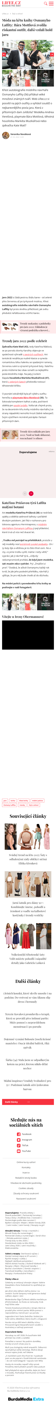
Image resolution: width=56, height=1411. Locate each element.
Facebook (26, 1134)
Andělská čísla (24, 1217)
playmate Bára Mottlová (26, 397)
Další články (11, 1102)
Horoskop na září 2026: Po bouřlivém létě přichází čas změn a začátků (23, 1336)
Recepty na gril (37, 1225)
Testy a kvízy (10, 1217)
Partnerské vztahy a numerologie (19, 1235)
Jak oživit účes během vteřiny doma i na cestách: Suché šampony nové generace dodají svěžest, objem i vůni (25, 1293)
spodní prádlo (20, 405)
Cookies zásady (26, 1188)
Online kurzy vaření (26, 1162)
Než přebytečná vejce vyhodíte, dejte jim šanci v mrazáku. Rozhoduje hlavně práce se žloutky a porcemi (25, 1372)
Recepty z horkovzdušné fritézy (18, 1273)
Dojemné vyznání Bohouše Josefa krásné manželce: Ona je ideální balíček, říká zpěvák (27, 1043)
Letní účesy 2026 (12, 1245)
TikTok (24, 1145)
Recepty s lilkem (12, 1266)
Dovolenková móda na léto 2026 (19, 1243)
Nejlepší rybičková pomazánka (18, 1261)
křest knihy (23, 801)
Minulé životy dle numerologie (18, 1233)
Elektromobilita (11, 1248)
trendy (22, 805)
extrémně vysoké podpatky (34, 544)
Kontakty (26, 1167)
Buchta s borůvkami (14, 1268)
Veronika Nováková (20, 134)
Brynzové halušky (28, 1266)
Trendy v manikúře (29, 1230)
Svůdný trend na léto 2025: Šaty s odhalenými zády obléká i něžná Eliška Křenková (28, 859)
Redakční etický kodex (26, 1177)
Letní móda (12, 1225)
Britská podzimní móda (17, 1238)
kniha (13, 801)
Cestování (36, 1217)
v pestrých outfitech (33, 354)
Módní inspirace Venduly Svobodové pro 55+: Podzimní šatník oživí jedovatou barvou (27, 1085)
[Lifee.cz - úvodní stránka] (11, 4)
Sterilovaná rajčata (29, 1253)
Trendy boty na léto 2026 (16, 1240)
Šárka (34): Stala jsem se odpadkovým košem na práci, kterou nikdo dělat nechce (27, 1064)
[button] (46, 3)
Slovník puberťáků (13, 1215)
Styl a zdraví (34, 805)
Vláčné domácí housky (14, 1263)
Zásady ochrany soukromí (26, 1193)
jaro (5, 801)
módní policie (37, 801)
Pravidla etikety (26, 1213)
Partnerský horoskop (32, 1215)
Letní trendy (24, 1225)
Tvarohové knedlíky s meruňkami (19, 1271)
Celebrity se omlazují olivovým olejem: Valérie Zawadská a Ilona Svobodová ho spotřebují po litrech (25, 1285)
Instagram (26, 1139)
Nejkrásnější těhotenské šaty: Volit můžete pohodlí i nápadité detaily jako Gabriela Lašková (28, 959)
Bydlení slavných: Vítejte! (16, 1222)
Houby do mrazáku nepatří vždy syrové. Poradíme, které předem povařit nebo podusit (25, 1365)
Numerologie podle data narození (20, 1220)
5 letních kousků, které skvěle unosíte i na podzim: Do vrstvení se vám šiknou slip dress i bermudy (27, 997)
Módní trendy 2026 (37, 1222)
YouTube (26, 1151)
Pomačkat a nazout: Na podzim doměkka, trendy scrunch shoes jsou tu (23, 1342)
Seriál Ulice (41, 1235)
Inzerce (26, 1172)
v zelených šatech (17, 381)
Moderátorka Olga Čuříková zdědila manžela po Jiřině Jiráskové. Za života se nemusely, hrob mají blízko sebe (26, 1302)
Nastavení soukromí (26, 1198)
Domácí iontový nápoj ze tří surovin (20, 1256)
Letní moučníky (28, 1245)
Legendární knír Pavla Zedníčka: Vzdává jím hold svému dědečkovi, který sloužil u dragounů (26, 1317)
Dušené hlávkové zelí (35, 1263)
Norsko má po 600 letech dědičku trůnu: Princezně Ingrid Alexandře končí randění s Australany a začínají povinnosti (24, 1324)
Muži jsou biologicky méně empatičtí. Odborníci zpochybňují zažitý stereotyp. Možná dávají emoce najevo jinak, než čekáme (26, 1349)
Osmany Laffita (9, 805)
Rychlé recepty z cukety (15, 1258)
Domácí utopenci (31, 1268)
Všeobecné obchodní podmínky (26, 1183)
